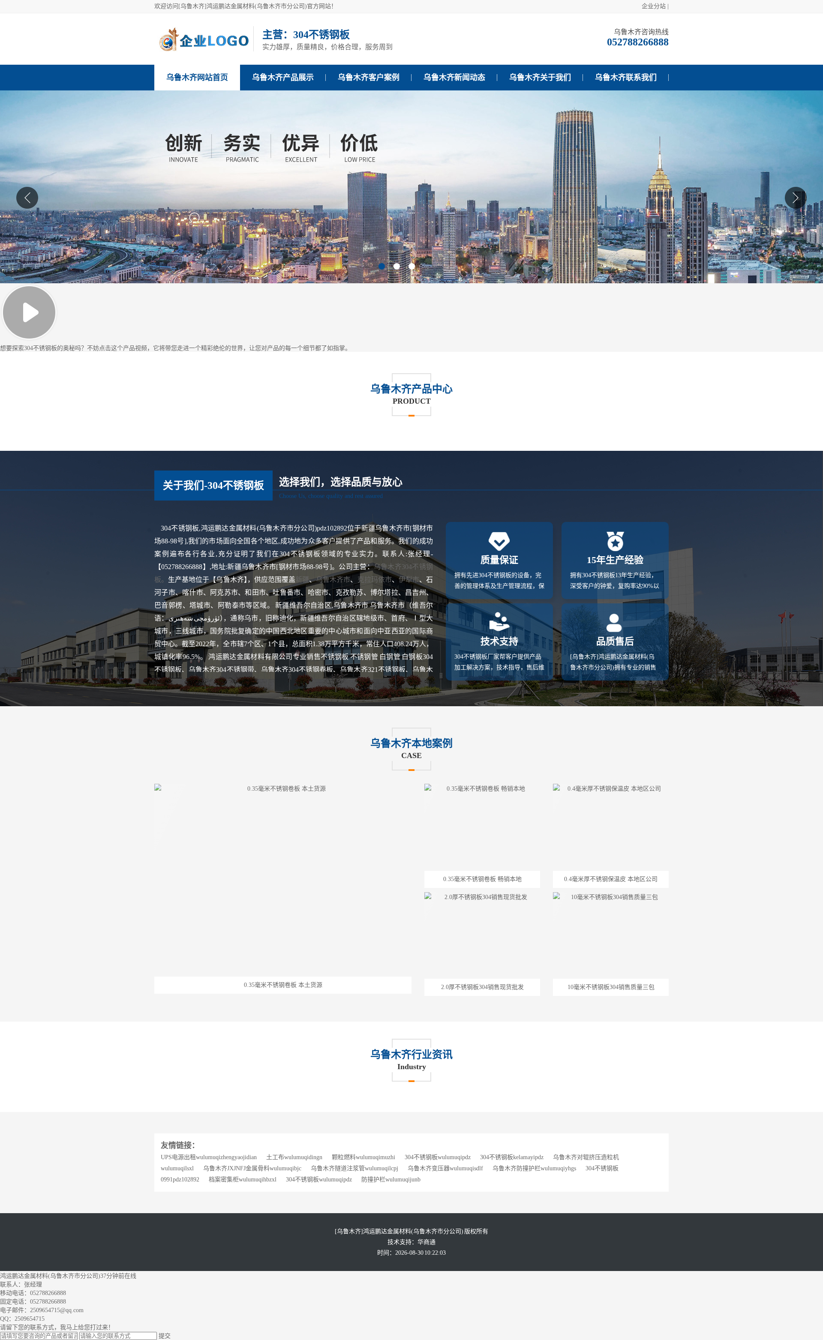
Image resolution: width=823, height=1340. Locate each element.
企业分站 (654, 6)
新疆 (302, 579)
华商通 (427, 1242)
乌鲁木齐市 (333, 579)
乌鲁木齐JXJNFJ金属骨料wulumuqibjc (252, 1168)
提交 (165, 1336)
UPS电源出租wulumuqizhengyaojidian (209, 1157)
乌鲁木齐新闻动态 (454, 77)
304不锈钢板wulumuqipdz (438, 1157)
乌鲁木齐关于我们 (540, 77)
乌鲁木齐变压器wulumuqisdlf (445, 1168)
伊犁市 (409, 579)
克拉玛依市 (374, 579)
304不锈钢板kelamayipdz (512, 1157)
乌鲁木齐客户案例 (368, 77)
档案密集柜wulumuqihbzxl (242, 1179)
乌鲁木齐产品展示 (283, 77)
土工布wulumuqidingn (294, 1157)
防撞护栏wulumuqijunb (391, 1179)
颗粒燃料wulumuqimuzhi (363, 1157)
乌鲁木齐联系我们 (626, 77)
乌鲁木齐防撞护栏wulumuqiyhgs (534, 1168)
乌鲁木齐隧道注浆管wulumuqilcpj (354, 1168)
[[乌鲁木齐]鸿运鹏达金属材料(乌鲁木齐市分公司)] (203, 50)
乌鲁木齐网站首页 (197, 77)
